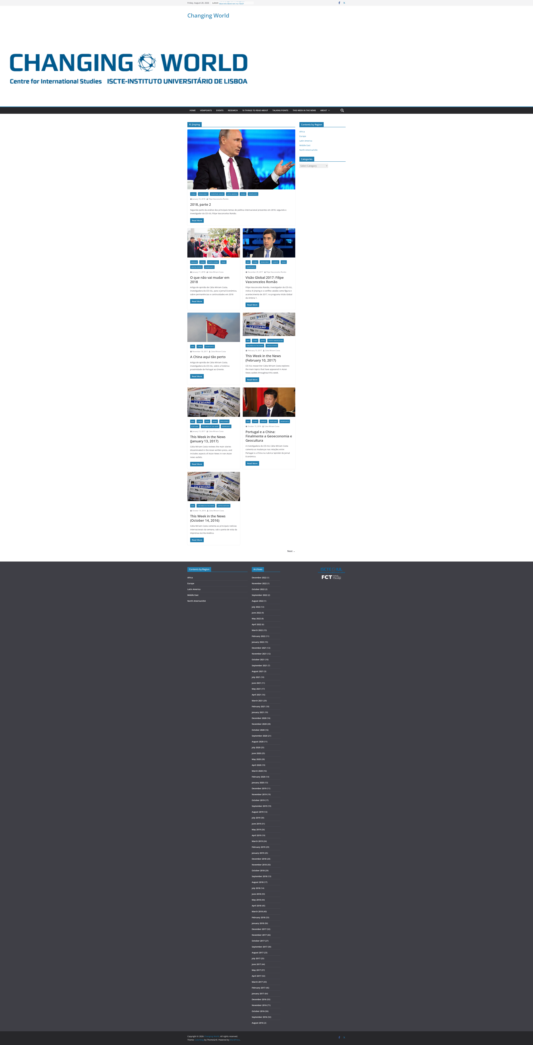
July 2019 (256, 817)
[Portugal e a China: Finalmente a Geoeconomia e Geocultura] (269, 402)
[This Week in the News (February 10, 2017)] (269, 324)
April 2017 (256, 976)
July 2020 (256, 747)
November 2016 (259, 1005)
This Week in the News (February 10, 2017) (263, 357)
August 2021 (257, 671)
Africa (302, 131)
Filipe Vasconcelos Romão (218, 199)
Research (233, 110)
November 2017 (259, 935)
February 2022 (258, 636)
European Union (217, 194)
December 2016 (259, 999)
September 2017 (259, 946)
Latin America (232, 194)
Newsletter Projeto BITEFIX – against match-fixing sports (236, 4)
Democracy (203, 194)
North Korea (213, 262)
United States (196, 267)
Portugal (194, 426)
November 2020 (259, 724)
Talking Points (280, 110)
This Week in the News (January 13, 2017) (208, 438)
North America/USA (275, 341)
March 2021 (257, 700)
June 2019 (256, 823)
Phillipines (224, 421)
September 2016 (259, 1017)
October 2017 (258, 940)
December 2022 (259, 577)
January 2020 (258, 782)
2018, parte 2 (200, 204)
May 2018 (256, 899)
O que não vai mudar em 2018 (209, 279)
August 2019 (257, 812)
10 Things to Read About (255, 110)
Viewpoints (206, 110)
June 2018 (256, 894)
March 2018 (257, 911)
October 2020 (258, 730)
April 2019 (256, 835)
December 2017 (259, 929)
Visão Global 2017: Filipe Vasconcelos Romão (265, 279)
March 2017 (257, 982)
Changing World (208, 15)
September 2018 (259, 876)
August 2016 (257, 1023)
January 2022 (258, 642)
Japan (263, 341)
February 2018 (258, 917)
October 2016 (258, 1011)
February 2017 (258, 987)
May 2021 (256, 689)
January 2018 (258, 923)
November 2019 (259, 794)
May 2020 (256, 759)
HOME (193, 110)
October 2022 (258, 589)
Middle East (304, 145)
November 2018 (259, 864)
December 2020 (259, 718)
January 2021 (258, 712)
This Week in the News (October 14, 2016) (208, 518)
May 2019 (256, 829)
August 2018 (257, 882)
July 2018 (256, 888)
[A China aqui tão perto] (213, 327)
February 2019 (258, 847)
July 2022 (256, 607)
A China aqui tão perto (208, 356)
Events (219, 110)
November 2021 (259, 653)
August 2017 (257, 952)
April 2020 (256, 765)
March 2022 (257, 630)
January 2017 (258, 993)
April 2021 (256, 694)
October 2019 (258, 800)
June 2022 (256, 612)
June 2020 (256, 753)
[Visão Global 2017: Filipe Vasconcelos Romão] (269, 243)
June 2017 (256, 964)
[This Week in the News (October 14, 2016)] (213, 486)
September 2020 (259, 735)
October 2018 (258, 870)
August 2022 (257, 601)
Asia (248, 262)
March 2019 (257, 841)
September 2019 (259, 806)
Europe (275, 262)
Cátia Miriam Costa (216, 272)
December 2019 (259, 788)
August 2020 (257, 741)
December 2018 (259, 859)
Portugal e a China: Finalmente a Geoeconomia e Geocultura (269, 436)
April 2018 (256, 905)
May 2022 (256, 618)
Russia (243, 194)
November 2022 (259, 583)
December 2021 (259, 648)
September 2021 (259, 665)
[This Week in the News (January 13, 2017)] (213, 402)
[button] (328, 110)
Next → (291, 551)
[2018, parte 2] (241, 159)
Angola (194, 262)
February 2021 (258, 706)
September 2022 (259, 595)
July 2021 (256, 677)
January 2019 (258, 853)
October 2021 (258, 659)
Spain (223, 262)
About (323, 110)
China (193, 194)
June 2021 (256, 683)
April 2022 (256, 624)
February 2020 (258, 776)
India (207, 421)
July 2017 (256, 958)
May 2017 (256, 970)
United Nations (223, 506)
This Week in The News (304, 110)
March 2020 (257, 771)
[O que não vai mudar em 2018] (213, 243)
